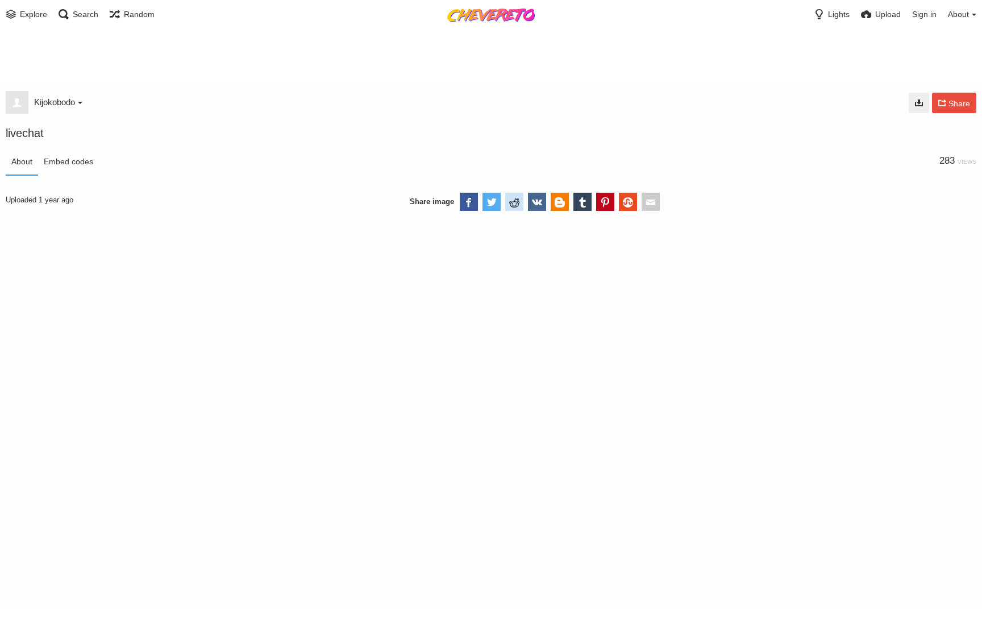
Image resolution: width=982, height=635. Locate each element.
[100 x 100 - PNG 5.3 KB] (919, 103)
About (21, 161)
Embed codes (68, 161)
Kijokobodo (54, 102)
